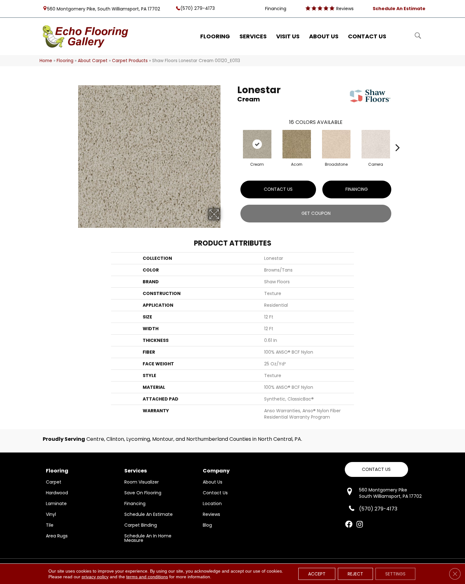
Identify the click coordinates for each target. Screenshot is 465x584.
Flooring (65, 61)
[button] (376, 469)
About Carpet (93, 61)
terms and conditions (147, 576)
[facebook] (348, 525)
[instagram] (359, 525)
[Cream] (257, 144)
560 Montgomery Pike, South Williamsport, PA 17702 (103, 8)
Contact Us (278, 189)
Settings (395, 574)
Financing (356, 189)
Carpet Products (130, 61)
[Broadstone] (336, 144)
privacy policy (95, 576)
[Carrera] (376, 144)
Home (46, 61)
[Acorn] (297, 144)
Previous (234, 138)
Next (397, 138)
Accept (317, 574)
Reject (355, 574)
